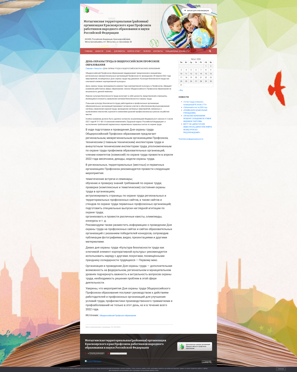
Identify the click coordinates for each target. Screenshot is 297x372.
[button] (210, 51)
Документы (119, 51)
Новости (99, 51)
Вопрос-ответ (134, 51)
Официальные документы (177, 51)
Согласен (281, 369)
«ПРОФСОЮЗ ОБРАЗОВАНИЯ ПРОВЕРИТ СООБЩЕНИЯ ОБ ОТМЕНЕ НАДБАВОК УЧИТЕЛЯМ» (197, 118)
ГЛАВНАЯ (88, 51)
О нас (108, 51)
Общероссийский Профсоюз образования (118, 315)
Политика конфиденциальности (191, 139)
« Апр (181, 90)
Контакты (158, 51)
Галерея (147, 51)
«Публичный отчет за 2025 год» (195, 107)
